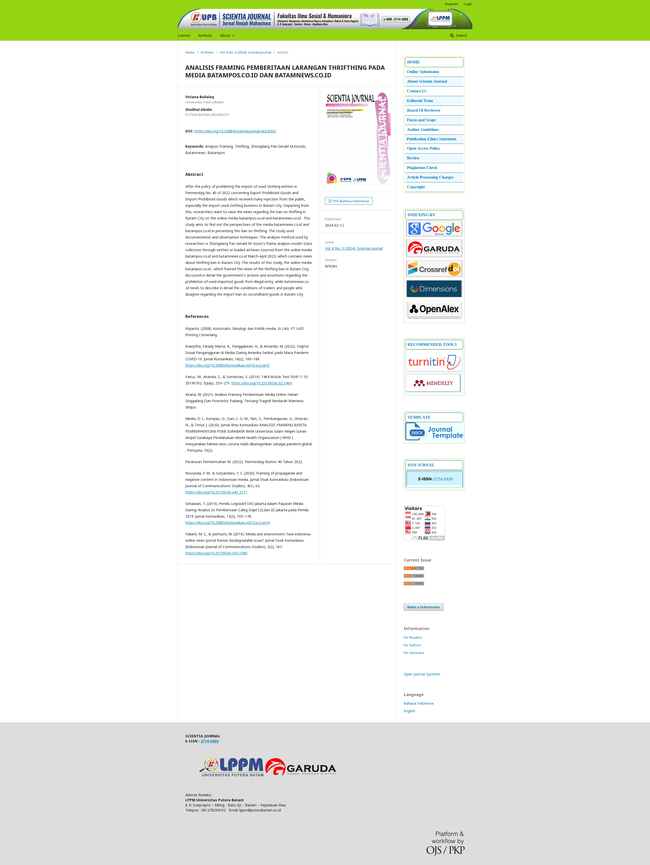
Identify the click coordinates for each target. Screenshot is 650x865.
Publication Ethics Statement (431, 139)
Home (189, 52)
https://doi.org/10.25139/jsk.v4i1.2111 (216, 492)
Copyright (416, 187)
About (225, 35)
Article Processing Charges (430, 177)
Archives (205, 35)
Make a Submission (423, 607)
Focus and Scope (421, 120)
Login (468, 4)
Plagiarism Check (422, 167)
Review (413, 158)
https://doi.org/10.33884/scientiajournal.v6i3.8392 (235, 131)
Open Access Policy (423, 148)
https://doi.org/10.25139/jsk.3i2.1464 (262, 383)
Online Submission (423, 72)
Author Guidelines (423, 129)
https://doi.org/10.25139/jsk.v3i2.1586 (216, 553)
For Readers (413, 637)
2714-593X (210, 741)
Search (461, 35)
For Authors (412, 645)
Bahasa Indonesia (418, 703)
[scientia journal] (434, 257)
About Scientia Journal (427, 81)
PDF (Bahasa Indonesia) (350, 201)
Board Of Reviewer (424, 110)
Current (184, 35)
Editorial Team (420, 100)
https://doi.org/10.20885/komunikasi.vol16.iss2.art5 (227, 365)
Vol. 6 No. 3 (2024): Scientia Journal (245, 52)
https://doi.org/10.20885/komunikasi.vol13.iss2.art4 (227, 522)
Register (451, 4)
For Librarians (414, 652)
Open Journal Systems (422, 674)
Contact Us (416, 91)
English (409, 710)
